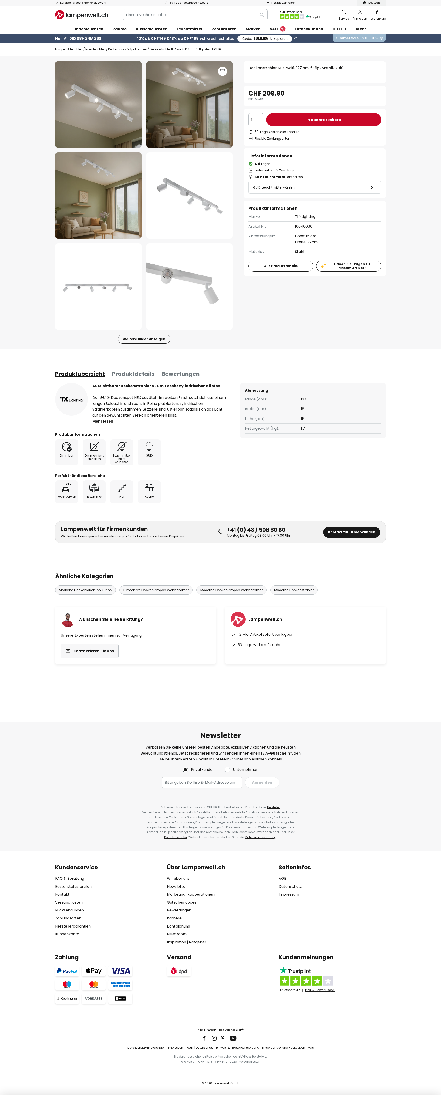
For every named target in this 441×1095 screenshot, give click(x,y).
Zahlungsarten (68, 918)
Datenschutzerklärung (260, 837)
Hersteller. (273, 807)
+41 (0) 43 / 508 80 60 (256, 530)
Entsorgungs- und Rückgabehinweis (288, 1048)
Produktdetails (133, 374)
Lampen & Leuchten (69, 49)
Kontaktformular (175, 837)
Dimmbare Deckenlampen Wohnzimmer (156, 590)
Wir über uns (178, 878)
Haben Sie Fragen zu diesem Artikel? (352, 266)
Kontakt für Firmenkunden (351, 532)
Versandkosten (69, 902)
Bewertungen (181, 374)
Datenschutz (290, 886)
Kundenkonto (67, 934)
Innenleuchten (95, 49)
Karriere (174, 918)
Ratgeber (197, 942)
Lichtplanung (178, 926)
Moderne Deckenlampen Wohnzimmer (231, 590)
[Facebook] (207, 1038)
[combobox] (195, 14)
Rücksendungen (69, 910)
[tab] (80, 374)
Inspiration (176, 942)
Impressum (289, 894)
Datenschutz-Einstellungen (146, 1048)
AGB (282, 878)
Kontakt (62, 894)
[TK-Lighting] (71, 399)
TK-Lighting (305, 216)
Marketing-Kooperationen (191, 894)
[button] (98, 195)
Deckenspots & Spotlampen (127, 49)
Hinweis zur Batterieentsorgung (237, 1048)
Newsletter (177, 886)
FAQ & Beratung (69, 878)
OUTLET (339, 29)
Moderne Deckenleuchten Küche (85, 590)
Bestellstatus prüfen (73, 886)
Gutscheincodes (181, 902)
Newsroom (177, 934)
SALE (274, 29)
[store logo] (81, 14)
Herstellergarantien (73, 926)
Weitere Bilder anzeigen (144, 339)
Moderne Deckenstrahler (294, 590)
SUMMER (265, 38)
